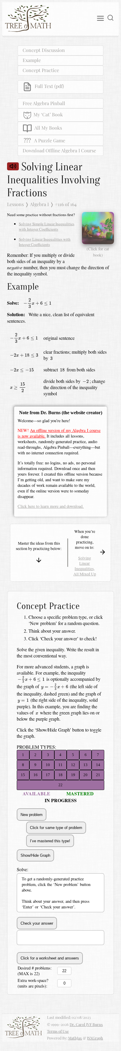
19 (73, 775)
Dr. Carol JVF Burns (86, 1024)
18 (60, 775)
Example (32, 60)
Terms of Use (58, 1031)
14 (98, 765)
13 (85, 765)
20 (85, 775)
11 (60, 765)
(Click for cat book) (98, 252)
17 (48, 775)
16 (35, 775)
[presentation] (37, 303)
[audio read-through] (13, 166)
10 (48, 765)
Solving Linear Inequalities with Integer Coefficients (44, 241)
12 (73, 765)
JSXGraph (95, 1037)
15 (23, 775)
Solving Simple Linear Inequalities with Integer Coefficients (46, 226)
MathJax (75, 1037)
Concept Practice (41, 70)
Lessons (15, 204)
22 (60, 785)
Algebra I (39, 204)
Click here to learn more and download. (51, 506)
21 (98, 775)
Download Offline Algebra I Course (59, 150)
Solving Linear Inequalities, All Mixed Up (84, 566)
